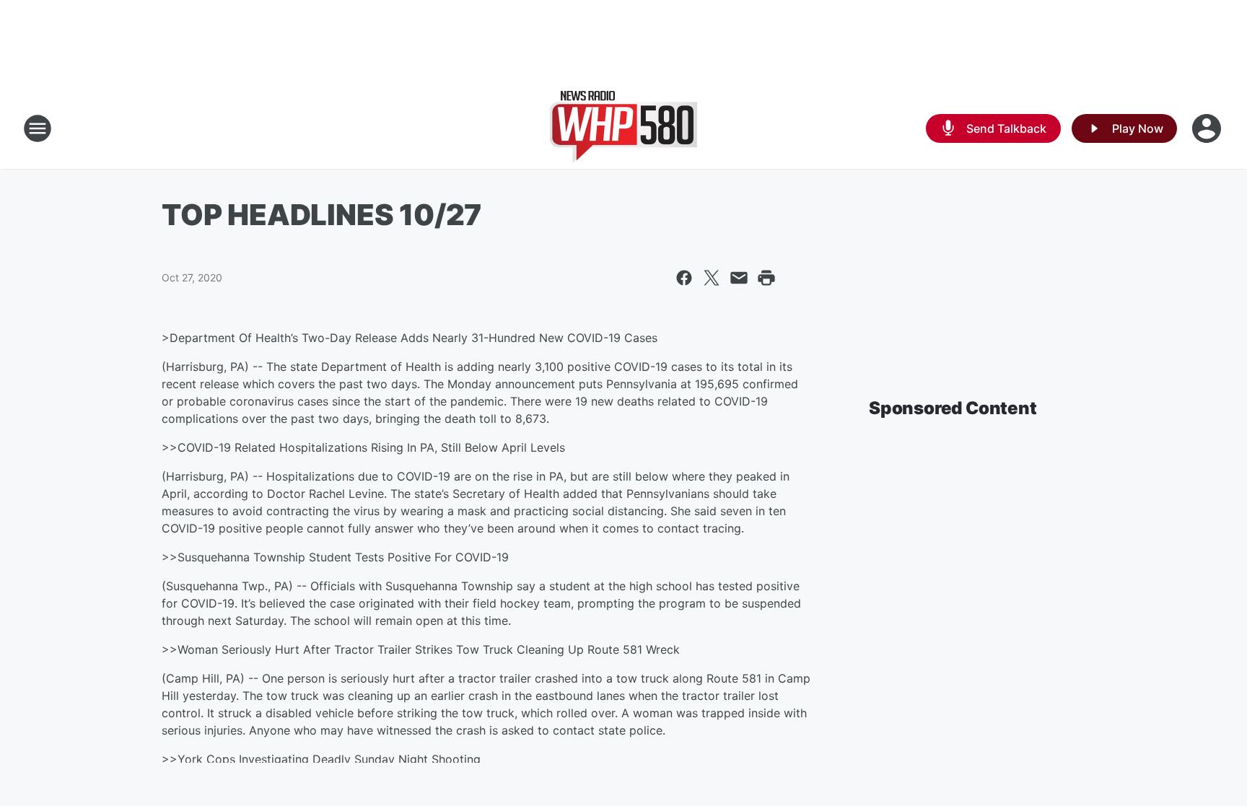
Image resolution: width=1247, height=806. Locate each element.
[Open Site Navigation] (37, 128)
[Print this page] (766, 278)
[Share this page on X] (711, 278)
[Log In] (1208, 128)
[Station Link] (623, 128)
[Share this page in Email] (739, 278)
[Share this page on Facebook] (684, 278)
